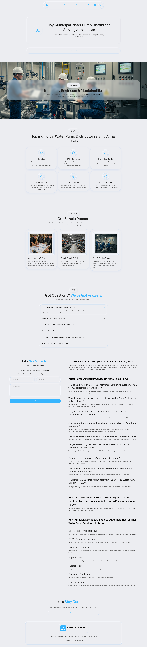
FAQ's (84, 636)
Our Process (69, 636)
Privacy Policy (92, 636)
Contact (77, 636)
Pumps (60, 636)
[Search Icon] (95, 5)
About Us (53, 636)
